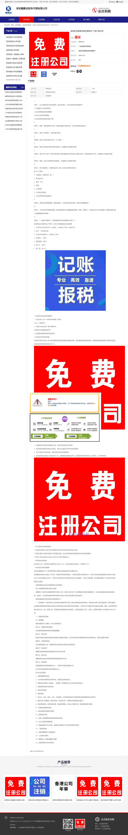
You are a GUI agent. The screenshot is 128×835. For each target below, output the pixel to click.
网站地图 (41, 827)
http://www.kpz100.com (37, 751)
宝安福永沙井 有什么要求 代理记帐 (63, 800)
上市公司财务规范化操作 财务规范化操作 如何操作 (14, 129)
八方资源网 (20, 827)
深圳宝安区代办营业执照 (15, 46)
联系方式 (101, 19)
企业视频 (41, 19)
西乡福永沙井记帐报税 (14, 71)
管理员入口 (34, 827)
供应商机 (26, 19)
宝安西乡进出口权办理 (14, 63)
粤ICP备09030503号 (29, 821)
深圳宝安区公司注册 (13, 41)
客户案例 (86, 19)
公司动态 (71, 19)
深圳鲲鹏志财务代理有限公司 (43, 821)
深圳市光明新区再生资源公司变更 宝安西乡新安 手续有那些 (47, 800)
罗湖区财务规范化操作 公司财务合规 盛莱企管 (14, 117)
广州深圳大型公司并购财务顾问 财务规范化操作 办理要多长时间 (14, 112)
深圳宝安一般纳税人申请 (15, 54)
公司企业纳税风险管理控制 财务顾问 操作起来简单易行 (14, 125)
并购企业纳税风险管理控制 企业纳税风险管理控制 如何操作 (14, 92)
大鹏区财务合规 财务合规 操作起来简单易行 (14, 108)
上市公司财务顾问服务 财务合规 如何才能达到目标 (14, 104)
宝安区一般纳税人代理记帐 (15, 59)
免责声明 (27, 827)
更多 (22, 87)
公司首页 (11, 19)
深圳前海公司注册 (12, 50)
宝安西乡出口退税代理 (14, 67)
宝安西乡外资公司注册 (14, 76)
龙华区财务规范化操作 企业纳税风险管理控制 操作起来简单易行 (14, 100)
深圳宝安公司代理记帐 (14, 37)
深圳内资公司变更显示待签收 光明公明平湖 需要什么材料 (22, 800)
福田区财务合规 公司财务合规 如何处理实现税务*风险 (14, 96)
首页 (12, 25)
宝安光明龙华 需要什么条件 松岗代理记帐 (89, 800)
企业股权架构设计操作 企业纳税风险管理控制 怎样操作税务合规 (14, 121)
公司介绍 (56, 19)
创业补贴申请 (27, 25)
